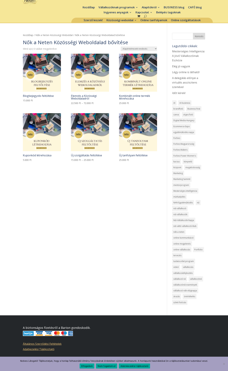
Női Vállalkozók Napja (183, 220)
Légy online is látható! (185, 72)
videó (176, 267)
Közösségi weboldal (119, 20)
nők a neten (178, 231)
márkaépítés (179, 196)
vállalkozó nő (179, 279)
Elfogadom (87, 366)
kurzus (176, 161)
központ (177, 167)
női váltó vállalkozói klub (184, 226)
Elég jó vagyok (181, 66)
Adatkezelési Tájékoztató (38, 349)
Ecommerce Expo (181, 126)
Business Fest (193, 108)
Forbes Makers (180, 149)
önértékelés (189, 296)
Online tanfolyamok (153, 20)
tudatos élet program (183, 261)
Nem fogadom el (107, 366)
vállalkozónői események (185, 284)
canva (176, 114)
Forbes (176, 138)
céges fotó (188, 114)
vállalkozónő (196, 279)
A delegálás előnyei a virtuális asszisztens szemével (185, 82)
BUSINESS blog (174, 7)
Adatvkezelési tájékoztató (134, 366)
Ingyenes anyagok (115, 12)
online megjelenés (182, 243)
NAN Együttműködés (183, 202)
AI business (184, 103)
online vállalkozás (181, 249)
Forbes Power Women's (184, 155)
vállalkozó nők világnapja (185, 290)
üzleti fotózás (179, 302)
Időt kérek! (178, 93)
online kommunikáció (183, 237)
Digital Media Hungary (183, 120)
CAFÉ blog (195, 7)
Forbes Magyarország (183, 143)
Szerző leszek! (93, 20)
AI (174, 103)
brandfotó (178, 108)
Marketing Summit (181, 179)
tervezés (177, 255)
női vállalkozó (179, 208)
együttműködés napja (183, 132)
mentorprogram (181, 185)
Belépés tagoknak (168, 12)
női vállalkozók (180, 214)
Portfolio (198, 249)
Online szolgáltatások (186, 20)
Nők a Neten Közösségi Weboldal (54, 35)
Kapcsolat (142, 12)
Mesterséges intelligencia (185, 191)
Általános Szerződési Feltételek (42, 344)
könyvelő (188, 161)
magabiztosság (192, 167)
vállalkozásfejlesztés (183, 273)
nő (198, 202)
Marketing (178, 173)
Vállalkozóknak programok (116, 7)
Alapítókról (149, 7)
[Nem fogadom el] (223, 364)
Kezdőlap (88, 7)
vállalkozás (188, 267)
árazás (176, 296)
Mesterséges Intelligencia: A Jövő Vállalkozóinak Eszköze (188, 56)
